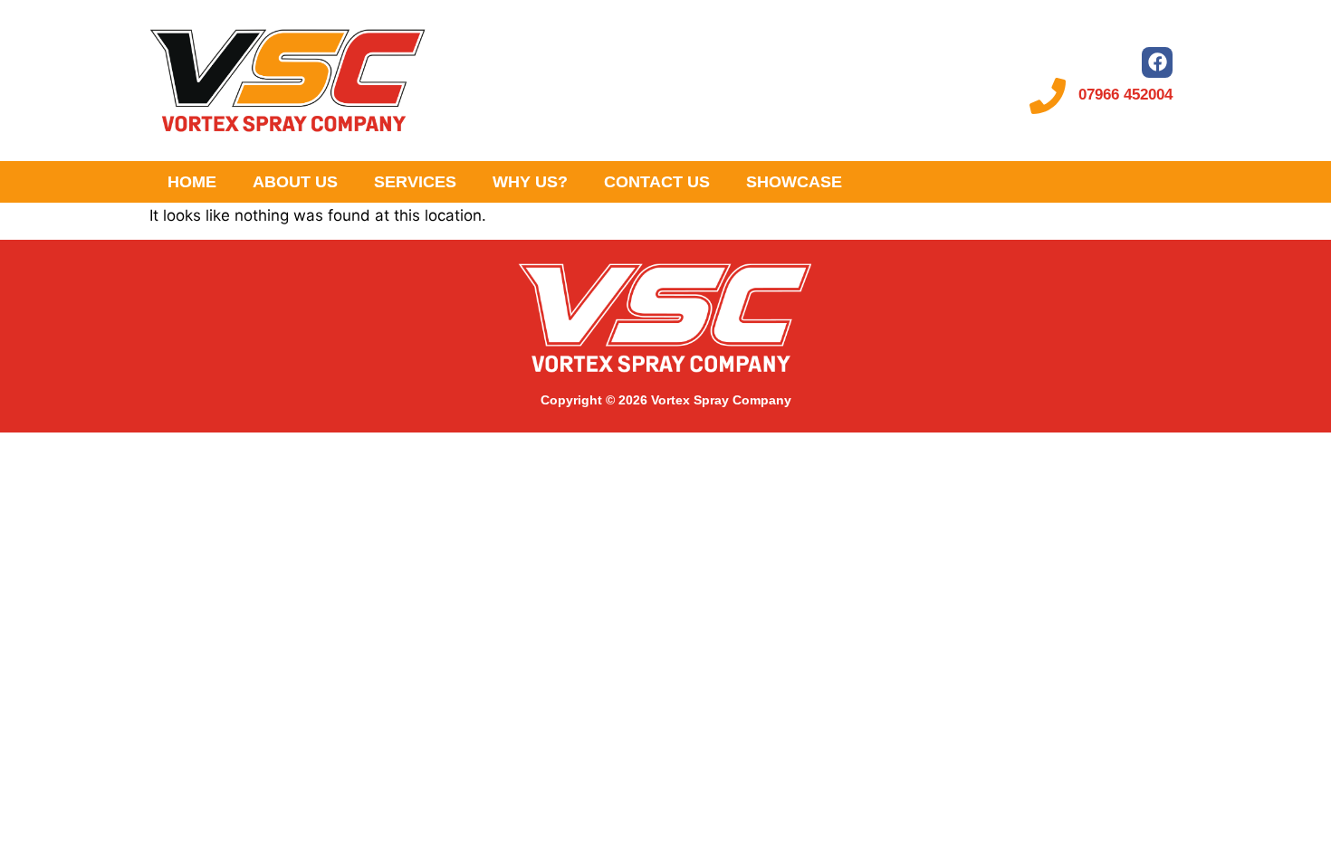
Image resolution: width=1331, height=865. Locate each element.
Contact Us (657, 182)
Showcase (794, 182)
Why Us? (530, 182)
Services (415, 182)
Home (192, 182)
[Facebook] (1157, 62)
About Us (295, 182)
